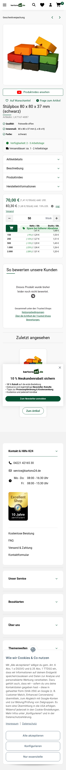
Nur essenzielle (33, 756)
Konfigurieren (33, 746)
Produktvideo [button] (15, 177)
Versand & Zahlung (20, 547)
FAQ (11, 540)
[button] (50, 5)
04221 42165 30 (23, 463)
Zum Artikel (33, 411)
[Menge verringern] (9, 218)
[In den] (11, 228)
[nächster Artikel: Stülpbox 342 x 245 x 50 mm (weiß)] (59, 17)
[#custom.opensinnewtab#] (18, 506)
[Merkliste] (42, 5)
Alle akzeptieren (33, 735)
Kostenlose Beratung (21, 533)
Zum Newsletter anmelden (33, 398)
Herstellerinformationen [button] (21, 186)
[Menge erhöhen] (56, 218)
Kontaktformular (18, 555)
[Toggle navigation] (4, 5)
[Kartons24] (18, 5)
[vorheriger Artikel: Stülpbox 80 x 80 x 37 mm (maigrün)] (52, 17)
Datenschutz (29, 723)
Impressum (12, 723)
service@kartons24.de (27, 470)
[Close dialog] (60, 367)
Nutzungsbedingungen (33, 312)
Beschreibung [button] (15, 168)
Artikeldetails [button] (15, 159)
